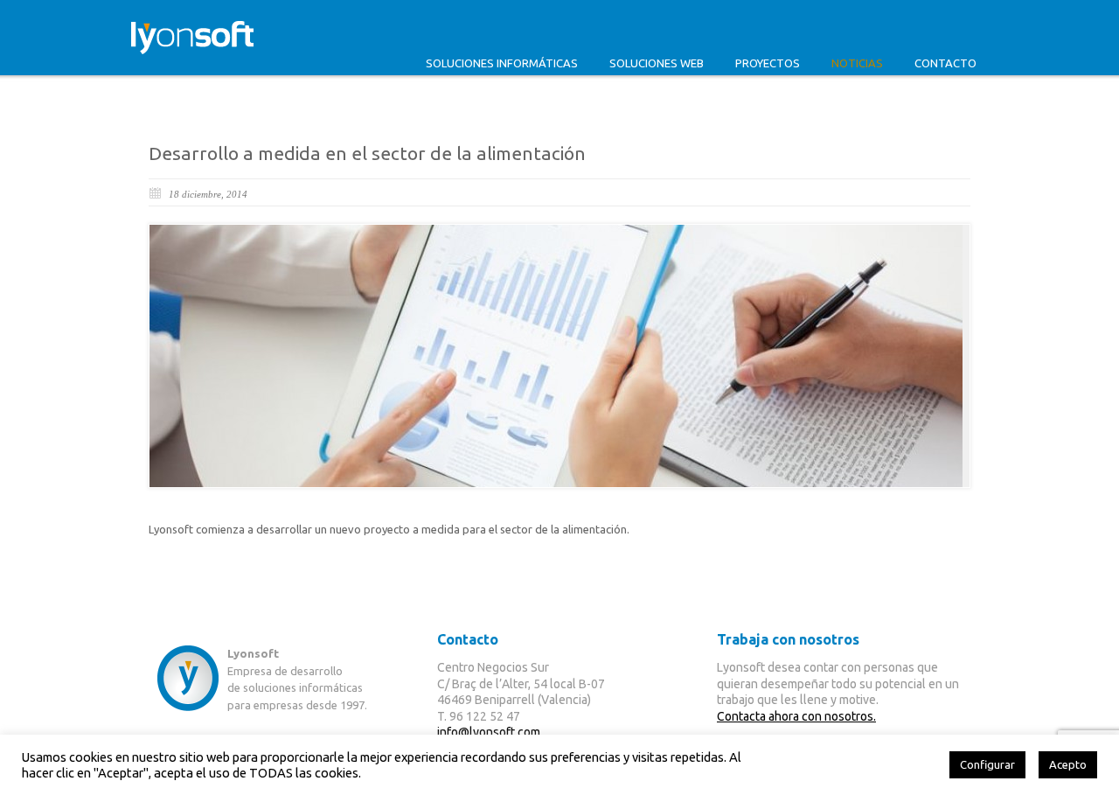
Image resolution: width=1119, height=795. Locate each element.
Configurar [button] (987, 764)
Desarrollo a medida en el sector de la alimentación (367, 153)
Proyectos (767, 63)
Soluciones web (656, 63)
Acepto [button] (1068, 764)
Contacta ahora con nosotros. (796, 716)
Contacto (945, 63)
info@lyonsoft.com (488, 732)
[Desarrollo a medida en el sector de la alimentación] (559, 356)
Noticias (857, 63)
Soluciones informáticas (502, 63)
